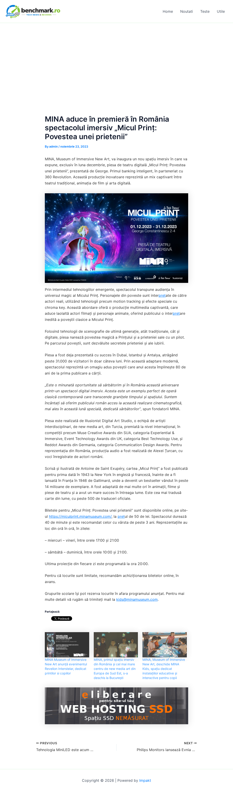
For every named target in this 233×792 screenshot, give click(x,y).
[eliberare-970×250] (116, 705)
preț (121, 516)
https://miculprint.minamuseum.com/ (80, 516)
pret (162, 295)
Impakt (145, 780)
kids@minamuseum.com (137, 599)
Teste (205, 11)
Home (168, 11)
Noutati (186, 11)
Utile (221, 11)
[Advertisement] (116, 57)
